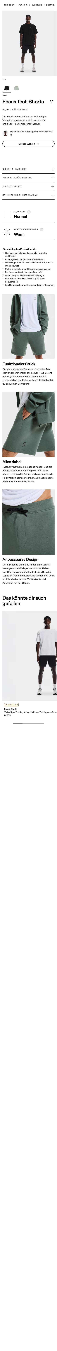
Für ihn (23, 5)
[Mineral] (16, 88)
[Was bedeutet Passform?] (29, 211)
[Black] (6, 88)
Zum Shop (9, 5)
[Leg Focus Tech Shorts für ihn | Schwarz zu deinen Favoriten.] (51, 102)
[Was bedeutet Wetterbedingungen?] (41, 229)
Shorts (50, 5)
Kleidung (37, 5)
